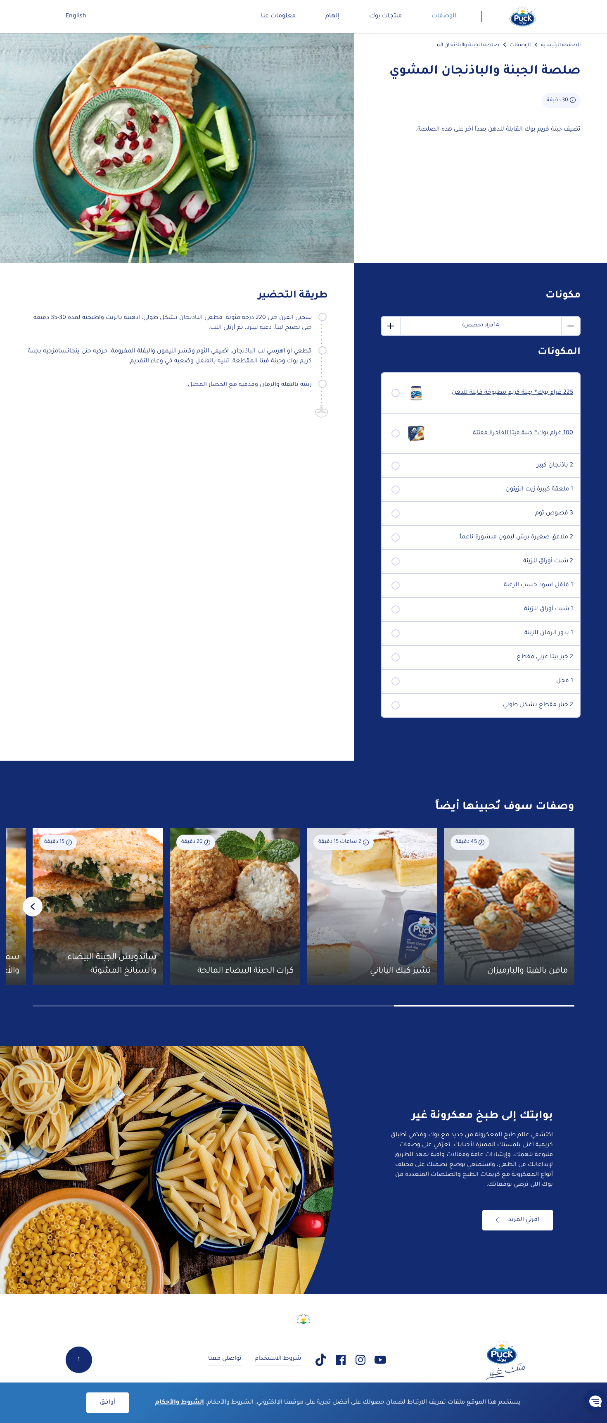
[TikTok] (320, 1359)
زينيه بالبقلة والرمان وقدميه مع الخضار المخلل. (249, 385)
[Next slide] (33, 906)
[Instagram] (360, 1359)
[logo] (522, 16)
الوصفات (520, 45)
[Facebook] (340, 1359)
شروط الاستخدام (278, 1359)
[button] (595, 1401)
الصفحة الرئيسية (561, 45)
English (76, 16)
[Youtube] (380, 1359)
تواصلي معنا (225, 1359)
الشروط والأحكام (179, 1402)
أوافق (107, 1402)
